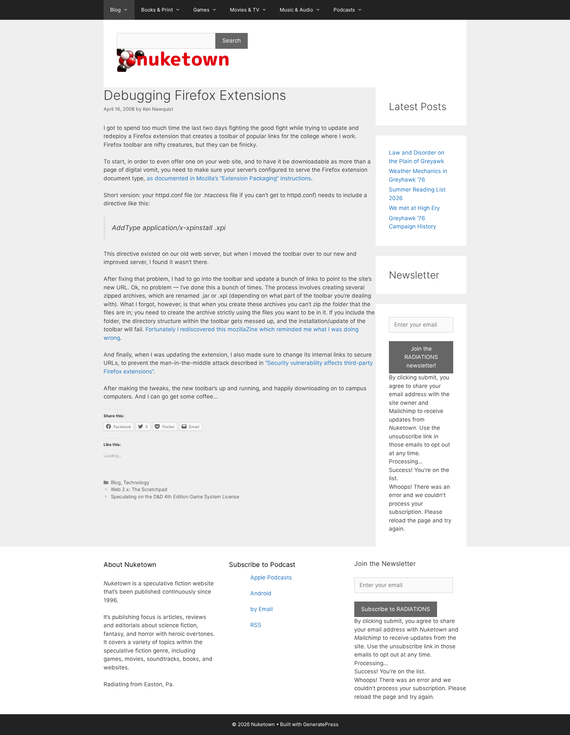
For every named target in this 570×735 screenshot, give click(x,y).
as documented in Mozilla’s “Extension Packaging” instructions (229, 178)
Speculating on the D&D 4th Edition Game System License (175, 496)
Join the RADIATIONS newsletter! (421, 357)
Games (201, 10)
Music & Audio (296, 10)
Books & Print (157, 10)
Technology (136, 482)
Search (231, 40)
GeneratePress (320, 724)
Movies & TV (244, 10)
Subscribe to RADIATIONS (395, 609)
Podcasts (344, 10)
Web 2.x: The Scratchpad (139, 489)
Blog (115, 10)
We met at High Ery (414, 208)
